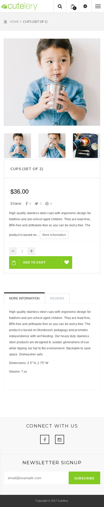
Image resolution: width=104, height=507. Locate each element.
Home (14, 22)
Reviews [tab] (57, 298)
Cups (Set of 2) (26, 169)
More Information (54, 235)
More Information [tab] (24, 298)
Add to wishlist (67, 262)
